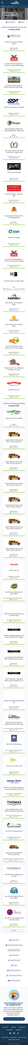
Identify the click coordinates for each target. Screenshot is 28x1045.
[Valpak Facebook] (10, 1033)
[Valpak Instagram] (14, 1033)
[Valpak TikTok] (18, 1033)
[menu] (2, 3)
